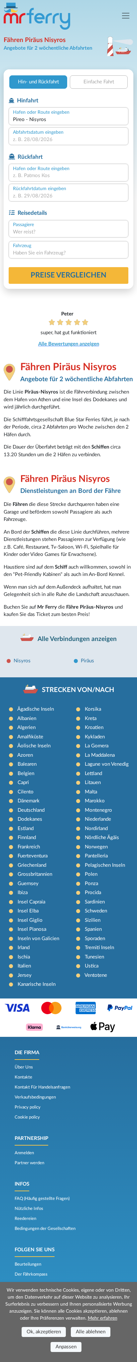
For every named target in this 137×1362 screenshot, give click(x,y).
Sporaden (95, 938)
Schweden (96, 910)
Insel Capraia (31, 901)
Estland (26, 828)
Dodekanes (30, 819)
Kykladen (95, 736)
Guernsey (28, 883)
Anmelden (24, 1153)
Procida (93, 892)
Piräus (87, 660)
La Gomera (96, 745)
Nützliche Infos (29, 1208)
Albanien (26, 718)
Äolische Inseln (34, 745)
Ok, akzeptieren (44, 1331)
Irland (24, 947)
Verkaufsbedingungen (35, 1097)
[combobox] (68, 120)
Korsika (93, 709)
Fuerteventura (33, 855)
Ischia (24, 956)
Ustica (91, 965)
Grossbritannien (35, 874)
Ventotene (95, 975)
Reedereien (25, 1218)
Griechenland (32, 865)
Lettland (93, 773)
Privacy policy (28, 1107)
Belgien (26, 773)
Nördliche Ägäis (102, 837)
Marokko (95, 800)
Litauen (93, 782)
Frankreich (29, 846)
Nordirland (96, 828)
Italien (24, 965)
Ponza (91, 883)
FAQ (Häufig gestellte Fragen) (42, 1198)
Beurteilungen (28, 1264)
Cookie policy (27, 1117)
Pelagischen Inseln (105, 865)
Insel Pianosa (32, 929)
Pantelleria (96, 855)
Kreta (90, 718)
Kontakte (23, 1077)
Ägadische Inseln (35, 709)
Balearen (27, 764)
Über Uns (24, 1067)
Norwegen (96, 846)
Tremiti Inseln (99, 947)
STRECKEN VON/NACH (78, 690)
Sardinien (95, 901)
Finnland (27, 837)
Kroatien (94, 727)
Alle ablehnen (90, 1331)
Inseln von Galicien (38, 938)
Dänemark (29, 800)
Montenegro (98, 810)
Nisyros (22, 660)
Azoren (25, 755)
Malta (91, 791)
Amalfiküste (30, 736)
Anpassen (66, 1346)
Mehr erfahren (102, 1318)
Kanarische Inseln (37, 984)
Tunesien (94, 956)
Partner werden (29, 1163)
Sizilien (92, 920)
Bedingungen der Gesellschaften (45, 1228)
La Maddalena (100, 755)
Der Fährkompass (31, 1274)
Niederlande (98, 819)
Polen (91, 874)
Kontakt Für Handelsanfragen (42, 1087)
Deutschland (31, 810)
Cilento (26, 791)
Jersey (25, 975)
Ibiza (23, 892)
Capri (23, 782)
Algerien (26, 727)
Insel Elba (28, 910)
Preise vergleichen (68, 275)
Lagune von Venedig (107, 764)
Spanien (93, 929)
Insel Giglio (30, 920)
